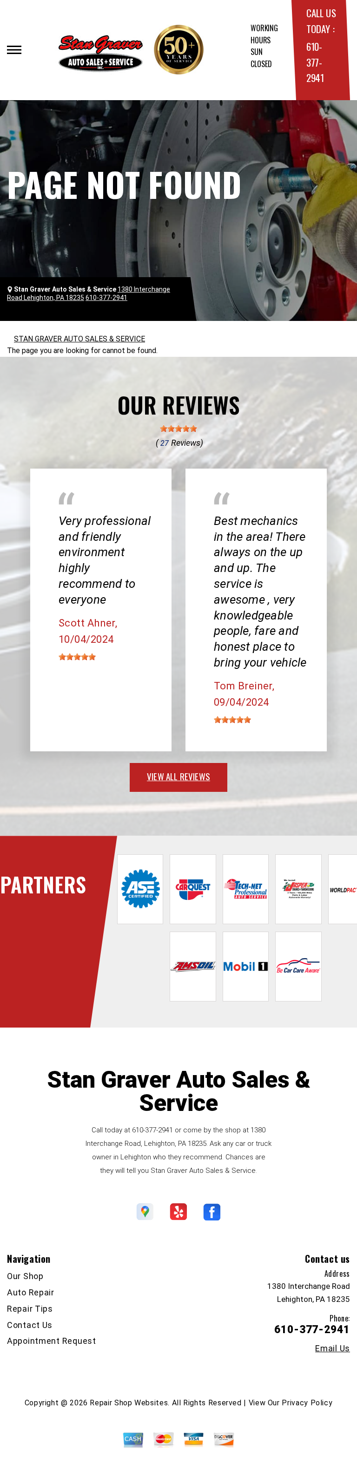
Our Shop (25, 1276)
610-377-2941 (315, 62)
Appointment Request (51, 1341)
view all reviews (178, 776)
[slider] (178, 428)
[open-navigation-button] (14, 50)
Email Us (332, 1348)
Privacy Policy (307, 1402)
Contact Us (30, 1325)
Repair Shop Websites (129, 1402)
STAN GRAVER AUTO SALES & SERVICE (79, 338)
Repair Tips (30, 1309)
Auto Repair (30, 1292)
